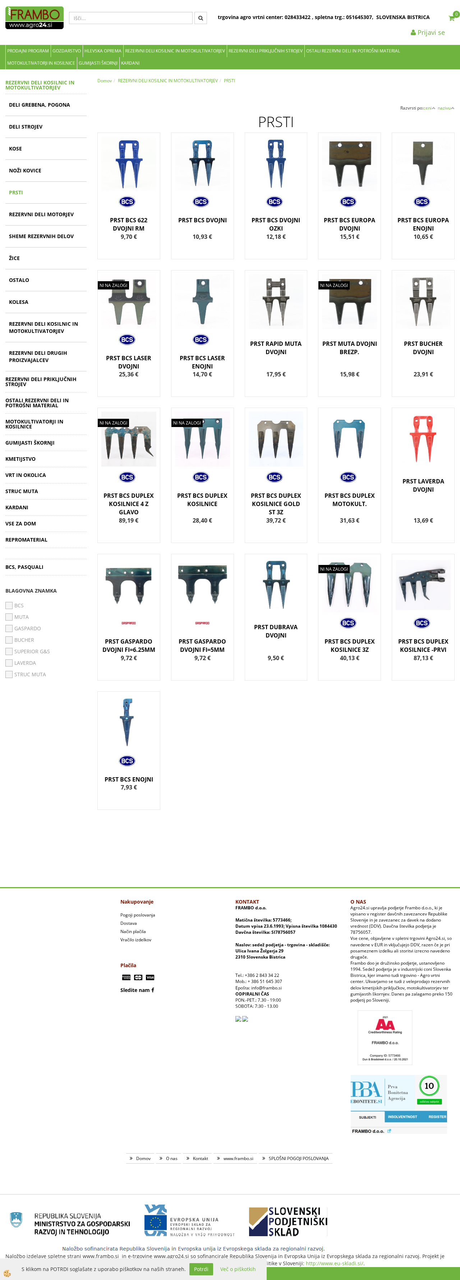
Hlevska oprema (102, 51)
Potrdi (201, 1269)
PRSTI (16, 192)
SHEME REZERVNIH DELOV (41, 236)
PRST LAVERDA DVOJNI (423, 485)
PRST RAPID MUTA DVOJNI (276, 348)
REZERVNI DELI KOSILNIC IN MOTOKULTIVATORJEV (175, 51)
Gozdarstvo (66, 51)
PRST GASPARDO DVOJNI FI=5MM (202, 645)
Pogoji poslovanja (137, 915)
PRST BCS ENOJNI (129, 779)
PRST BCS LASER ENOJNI (202, 362)
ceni (427, 108)
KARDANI (130, 63)
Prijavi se (430, 32)
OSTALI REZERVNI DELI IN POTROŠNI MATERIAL (353, 51)
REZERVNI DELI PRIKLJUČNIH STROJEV (266, 51)
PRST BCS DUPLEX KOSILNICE (202, 500)
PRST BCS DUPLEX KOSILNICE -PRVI (423, 645)
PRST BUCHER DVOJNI (423, 348)
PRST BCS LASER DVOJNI (128, 362)
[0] (451, 18)
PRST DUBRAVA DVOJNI (276, 631)
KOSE (15, 148)
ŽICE (14, 258)
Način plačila (133, 931)
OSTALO (19, 280)
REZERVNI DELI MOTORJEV (41, 214)
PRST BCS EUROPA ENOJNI (423, 224)
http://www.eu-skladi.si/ (334, 1263)
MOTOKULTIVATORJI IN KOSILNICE (41, 63)
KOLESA (18, 301)
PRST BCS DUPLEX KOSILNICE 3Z (350, 645)
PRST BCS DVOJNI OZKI (276, 224)
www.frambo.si (238, 1158)
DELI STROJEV (25, 126)
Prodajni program (28, 51)
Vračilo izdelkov (135, 940)
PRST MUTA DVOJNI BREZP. (349, 348)
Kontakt (200, 1158)
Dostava (128, 923)
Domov (104, 81)
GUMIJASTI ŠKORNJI (98, 63)
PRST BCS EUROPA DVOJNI (349, 224)
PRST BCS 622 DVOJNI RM (128, 224)
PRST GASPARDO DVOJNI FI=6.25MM (128, 645)
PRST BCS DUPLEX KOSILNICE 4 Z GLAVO (129, 504)
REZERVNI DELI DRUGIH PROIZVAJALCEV (38, 356)
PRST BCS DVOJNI (202, 220)
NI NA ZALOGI (113, 285)
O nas (172, 1158)
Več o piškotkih (238, 1269)
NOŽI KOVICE (25, 170)
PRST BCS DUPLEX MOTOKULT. (350, 500)
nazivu (444, 108)
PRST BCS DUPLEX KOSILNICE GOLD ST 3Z (276, 504)
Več (129, 177)
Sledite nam (135, 990)
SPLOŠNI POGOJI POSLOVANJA (299, 1158)
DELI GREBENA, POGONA (39, 104)
